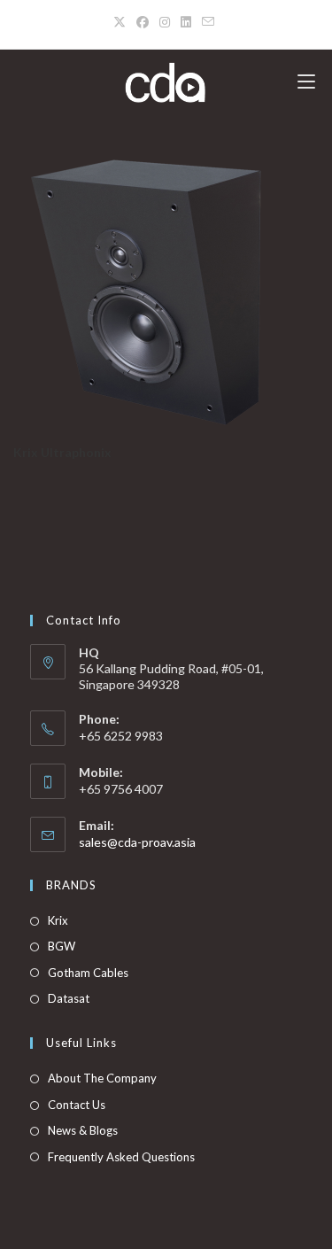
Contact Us (76, 1105)
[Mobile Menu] (306, 82)
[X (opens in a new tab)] (122, 22)
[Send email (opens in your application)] (208, 22)
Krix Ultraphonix (62, 452)
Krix (58, 920)
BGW (61, 946)
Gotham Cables (88, 973)
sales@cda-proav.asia (137, 841)
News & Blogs (83, 1130)
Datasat (68, 998)
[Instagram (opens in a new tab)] (164, 22)
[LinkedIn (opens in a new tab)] (186, 22)
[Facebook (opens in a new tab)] (142, 22)
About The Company (102, 1078)
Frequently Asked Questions (121, 1157)
